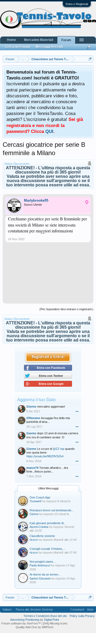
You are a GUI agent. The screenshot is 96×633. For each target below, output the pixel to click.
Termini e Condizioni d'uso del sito (45, 615)
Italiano (7, 609)
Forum (66, 40)
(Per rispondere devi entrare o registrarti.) (66, 309)
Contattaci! (77, 609)
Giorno (31, 406)
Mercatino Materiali (38, 40)
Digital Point (51, 619)
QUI (49, 131)
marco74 (32, 467)
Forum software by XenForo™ (21, 623)
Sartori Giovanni (40, 578)
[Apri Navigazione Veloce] (90, 59)
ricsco (34, 539)
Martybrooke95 (36, 200)
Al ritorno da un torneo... (45, 574)
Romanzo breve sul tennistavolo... (52, 510)
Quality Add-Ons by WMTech (34, 627)
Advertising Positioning (24, 619)
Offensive (33, 418)
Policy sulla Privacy (82, 615)
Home (11, 40)
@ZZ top (58, 448)
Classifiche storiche (42, 536)
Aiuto (90, 609)
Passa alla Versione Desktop (34, 609)
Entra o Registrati (77, 4)
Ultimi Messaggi (48, 488)
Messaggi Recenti (49, 47)
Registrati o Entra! (48, 357)
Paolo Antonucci (40, 565)
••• (77, 411)
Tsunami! (35, 501)
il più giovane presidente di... (48, 523)
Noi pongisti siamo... (42, 561)
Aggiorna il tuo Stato (36, 399)
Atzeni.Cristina (39, 526)
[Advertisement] (48, 275)
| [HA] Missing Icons (54, 623)
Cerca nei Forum (17, 47)
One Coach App (40, 497)
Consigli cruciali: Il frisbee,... (47, 548)
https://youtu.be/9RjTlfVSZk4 (44, 456)
